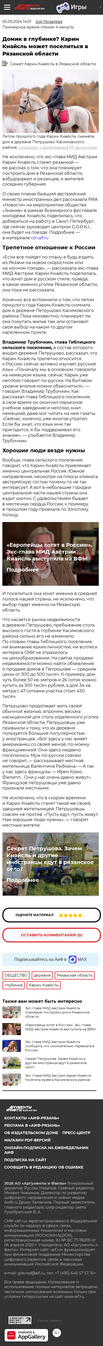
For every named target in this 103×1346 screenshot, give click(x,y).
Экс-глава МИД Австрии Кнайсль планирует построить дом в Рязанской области (57, 1012)
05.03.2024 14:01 (16, 21)
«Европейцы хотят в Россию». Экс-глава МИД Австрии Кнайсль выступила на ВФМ (49, 552)
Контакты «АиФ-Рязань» (31, 1118)
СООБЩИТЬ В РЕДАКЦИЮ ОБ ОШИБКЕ (43, 1167)
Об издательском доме (31, 1132)
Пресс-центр (76, 1132)
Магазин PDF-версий (27, 1140)
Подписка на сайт (25, 1160)
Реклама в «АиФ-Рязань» (32, 1125)
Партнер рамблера (49, 1320)
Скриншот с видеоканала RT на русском (57, 147)
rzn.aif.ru (40, 237)
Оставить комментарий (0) (51, 935)
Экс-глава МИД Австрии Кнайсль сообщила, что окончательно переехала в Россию (59, 1046)
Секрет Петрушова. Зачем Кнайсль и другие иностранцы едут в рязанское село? (50, 858)
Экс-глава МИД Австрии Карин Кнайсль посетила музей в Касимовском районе (58, 1078)
